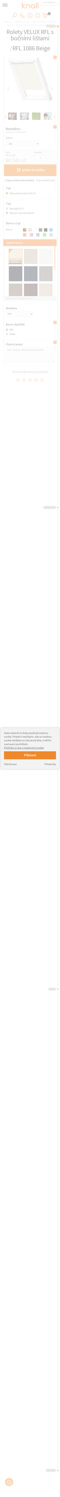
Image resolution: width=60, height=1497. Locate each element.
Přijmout (30, 755)
